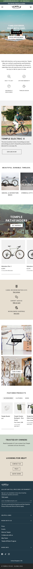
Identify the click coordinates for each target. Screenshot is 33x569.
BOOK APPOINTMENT (16, 37)
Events (3, 529)
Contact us (16, 464)
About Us (16, 340)
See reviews (16, 292)
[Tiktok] (5, 554)
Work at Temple (6, 532)
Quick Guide (16, 474)
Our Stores (16, 371)
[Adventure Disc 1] (13, 252)
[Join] (29, 500)
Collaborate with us (7, 535)
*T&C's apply (4, 497)
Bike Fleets (4, 538)
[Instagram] (9, 554)
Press (3, 526)
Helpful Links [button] (6, 515)
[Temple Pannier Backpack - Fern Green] (19, 408)
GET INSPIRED (16, 225)
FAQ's (16, 469)
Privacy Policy (5, 506)
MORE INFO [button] (5, 547)
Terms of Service (16, 506)
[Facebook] (2, 554)
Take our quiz (16, 303)
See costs (16, 313)
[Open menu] (4, 7)
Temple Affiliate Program (8, 541)
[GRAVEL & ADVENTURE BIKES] (10, 181)
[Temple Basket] (7, 408)
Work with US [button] (6, 520)
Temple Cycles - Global (11, 566)
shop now (16, 32)
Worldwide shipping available (16, 3)
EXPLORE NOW (12, 151)
